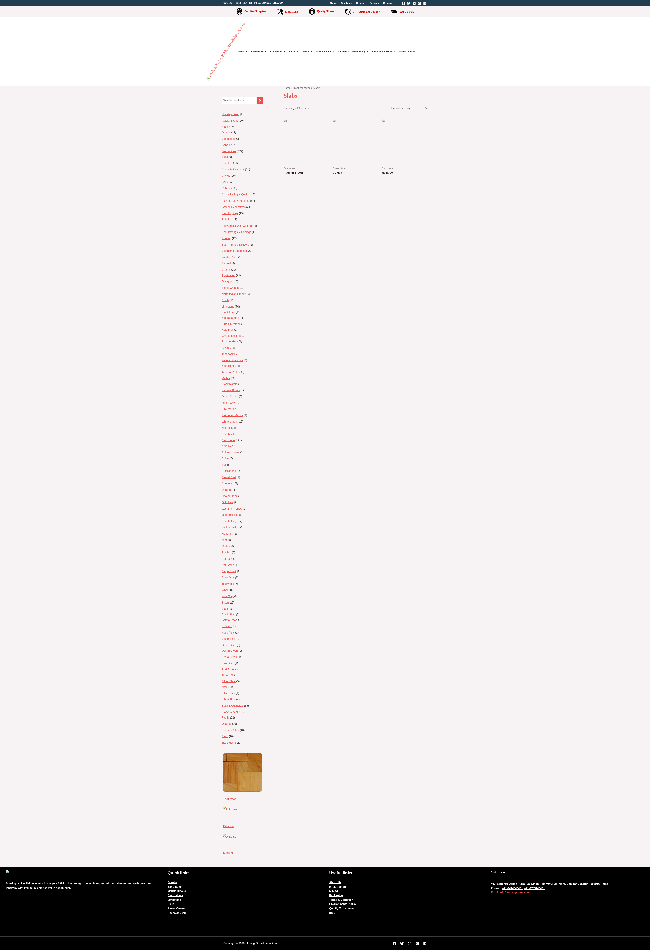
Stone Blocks (324, 51)
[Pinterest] (419, 3)
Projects (374, 3)
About (333, 3)
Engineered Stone (382, 51)
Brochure (388, 3)
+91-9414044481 (244, 3)
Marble (305, 51)
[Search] (260, 100)
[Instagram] (414, 3)
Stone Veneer (407, 51)
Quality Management (342, 908)
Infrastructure (338, 886)
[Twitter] (408, 3)
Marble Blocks (177, 891)
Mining (333, 891)
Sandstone (257, 51)
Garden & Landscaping (351, 51)
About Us (335, 882)
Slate (292, 51)
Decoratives (175, 895)
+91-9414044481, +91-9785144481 (523, 888)
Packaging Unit (177, 912)
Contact (360, 3)
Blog (332, 912)
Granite (240, 51)
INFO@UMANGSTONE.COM (268, 3)
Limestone (276, 51)
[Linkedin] (425, 3)
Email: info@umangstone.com (510, 892)
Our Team (346, 3)
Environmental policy (342, 904)
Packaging (336, 895)
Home (287, 87)
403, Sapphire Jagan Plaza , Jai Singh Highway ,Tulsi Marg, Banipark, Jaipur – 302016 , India (549, 883)
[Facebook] (403, 3)
